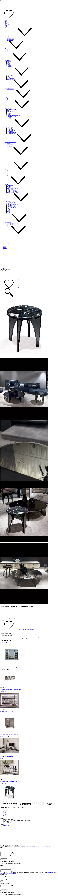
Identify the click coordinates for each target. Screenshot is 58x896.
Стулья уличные (10, 173)
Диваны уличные (10, 170)
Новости (6, 21)
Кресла (8, 63)
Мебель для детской (9, 88)
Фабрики (4, 246)
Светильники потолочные (12, 191)
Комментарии (13, 855)
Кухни (6, 48)
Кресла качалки (10, 66)
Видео (6, 23)
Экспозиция (5, 811)
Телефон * (13, 853)
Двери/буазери (8, 222)
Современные (10, 51)
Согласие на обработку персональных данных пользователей (38, 846)
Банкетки (9, 61)
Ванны (8, 143)
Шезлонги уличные (11, 174)
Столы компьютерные (11, 132)
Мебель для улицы (8, 169)
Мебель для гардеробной (10, 97)
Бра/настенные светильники (12, 188)
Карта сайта (5, 816)
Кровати (9, 77)
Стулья (8, 210)
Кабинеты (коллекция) (11, 207)
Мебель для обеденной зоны (10, 36)
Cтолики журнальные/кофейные (13, 115)
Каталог (4, 27)
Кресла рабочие (10, 129)
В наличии (5, 26)
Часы (8, 235)
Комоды (8, 76)
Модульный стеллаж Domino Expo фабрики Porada (10, 689)
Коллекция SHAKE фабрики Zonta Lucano (13, 245)
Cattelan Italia (2, 736)
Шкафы (8, 212)
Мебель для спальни (9, 75)
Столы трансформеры (11, 133)
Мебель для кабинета (9, 127)
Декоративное (10, 185)
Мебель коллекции (8, 201)
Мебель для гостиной (9, 108)
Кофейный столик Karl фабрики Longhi (8, 781)
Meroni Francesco (3, 644)
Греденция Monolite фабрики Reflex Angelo (9, 667)
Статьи (6, 22)
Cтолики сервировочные (12, 116)
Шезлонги (9, 65)
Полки (8, 237)
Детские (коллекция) (11, 203)
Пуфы (8, 64)
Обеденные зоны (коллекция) (13, 204)
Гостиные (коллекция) (11, 202)
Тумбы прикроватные (11, 79)
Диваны (8, 62)
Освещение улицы (10, 187)
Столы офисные (10, 156)
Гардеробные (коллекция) (12, 206)
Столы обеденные (10, 38)
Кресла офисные (10, 155)
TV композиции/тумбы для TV (13, 109)
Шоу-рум (6, 25)
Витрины (9, 112)
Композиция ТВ (3, 642)
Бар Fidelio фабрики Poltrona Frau (7, 711)
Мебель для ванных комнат (10, 142)
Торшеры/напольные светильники (14, 192)
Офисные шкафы (10, 159)
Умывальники (10, 144)
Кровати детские (10, 89)
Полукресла (9, 37)
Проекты (4, 247)
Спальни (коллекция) (11, 205)
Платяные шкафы (10, 99)
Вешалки (9, 238)
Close (2, 847)
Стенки (8, 114)
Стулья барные (10, 40)
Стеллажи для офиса (11, 160)
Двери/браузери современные (13, 224)
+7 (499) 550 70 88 (3, 268)
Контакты (5, 248)
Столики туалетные (11, 78)
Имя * (12, 852)
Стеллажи (9, 113)
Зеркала (6, 225)
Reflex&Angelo (3, 669)
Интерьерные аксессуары (12, 234)
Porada (1, 691)
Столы (8, 209)
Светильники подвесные (12, 190)
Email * (12, 886)
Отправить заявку (4, 874)
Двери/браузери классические (13, 223)
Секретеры (9, 118)
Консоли (9, 117)
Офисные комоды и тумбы (12, 158)
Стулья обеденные (10, 39)
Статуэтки (9, 244)
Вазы (8, 239)
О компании (5, 20)
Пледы (8, 236)
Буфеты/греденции (11, 111)
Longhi (1, 609)
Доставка (7, 24)
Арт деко (9, 49)
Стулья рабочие (10, 131)
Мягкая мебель (8, 60)
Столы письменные (11, 130)
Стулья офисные (10, 157)
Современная (9, 146)
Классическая (10, 145)
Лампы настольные (11, 189)
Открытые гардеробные (11, 98)
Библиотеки (9, 128)
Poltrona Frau (2, 714)
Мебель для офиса (8, 154)
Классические (10, 50)
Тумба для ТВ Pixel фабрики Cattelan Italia (9, 734)
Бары (8, 110)
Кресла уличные (10, 171)
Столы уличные (10, 172)
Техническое (9, 186)
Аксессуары (7, 233)
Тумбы (8, 211)
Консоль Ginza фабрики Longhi (6, 756)
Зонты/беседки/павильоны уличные (14, 175)
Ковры (6, 213)
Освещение (7, 184)
